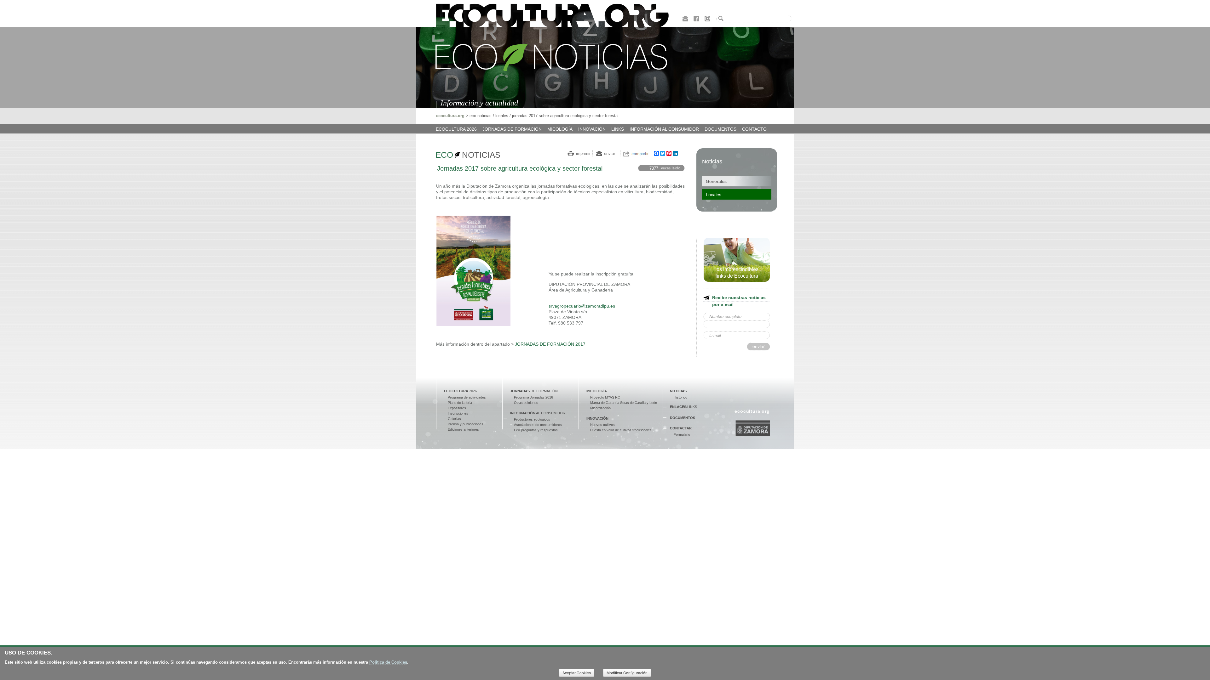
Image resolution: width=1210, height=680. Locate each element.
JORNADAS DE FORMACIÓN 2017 (550, 344)
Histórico (680, 397)
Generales (716, 181)
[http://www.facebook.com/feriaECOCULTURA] (696, 18)
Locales (713, 194)
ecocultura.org (450, 115)
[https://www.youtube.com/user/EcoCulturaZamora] (707, 18)
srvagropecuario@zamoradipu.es (582, 306)
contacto (754, 129)
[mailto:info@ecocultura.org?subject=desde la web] (685, 18)
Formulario (682, 434)
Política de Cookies (388, 662)
